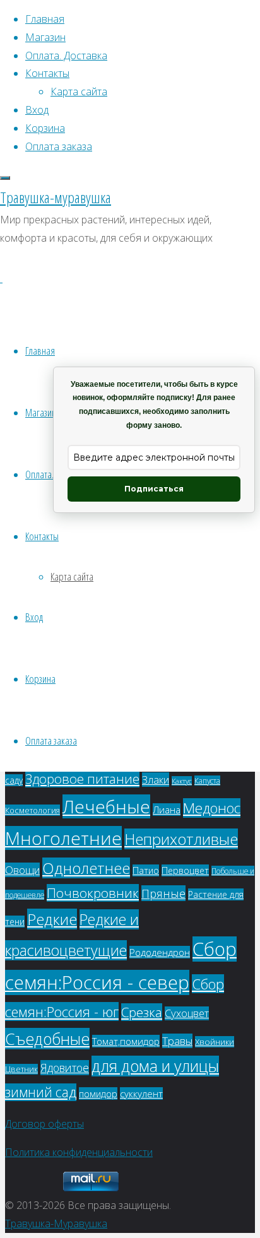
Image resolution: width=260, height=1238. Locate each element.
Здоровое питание (82, 778)
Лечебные (106, 806)
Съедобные (47, 1038)
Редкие (52, 919)
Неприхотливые (181, 838)
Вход (34, 617)
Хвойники (214, 1041)
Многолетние (63, 838)
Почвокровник (93, 893)
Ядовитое (64, 1067)
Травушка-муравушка (55, 197)
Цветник (21, 1069)
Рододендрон (159, 952)
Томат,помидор (126, 1041)
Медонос (211, 808)
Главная (40, 350)
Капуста (207, 780)
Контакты (42, 536)
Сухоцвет (187, 1013)
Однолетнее (86, 868)
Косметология (32, 810)
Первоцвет (185, 870)
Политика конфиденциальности (79, 1152)
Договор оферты (44, 1124)
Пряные (163, 893)
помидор (98, 1093)
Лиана (166, 809)
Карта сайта (71, 576)
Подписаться (154, 488)
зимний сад (40, 1092)
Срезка (141, 1012)
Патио (146, 870)
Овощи (22, 870)
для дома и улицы (155, 1066)
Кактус (182, 781)
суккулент (141, 1093)
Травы (177, 1041)
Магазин (40, 412)
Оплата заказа (51, 740)
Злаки (155, 779)
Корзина (40, 678)
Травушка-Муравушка (56, 1223)
